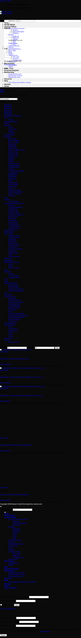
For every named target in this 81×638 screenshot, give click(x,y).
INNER (10, 67)
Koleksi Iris (12, 251)
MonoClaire (8, 260)
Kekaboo (7, 137)
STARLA (11, 133)
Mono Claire (13, 217)
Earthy (10, 266)
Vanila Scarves (10, 325)
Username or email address (14, 597)
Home (6, 86)
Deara (6, 118)
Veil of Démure (14, 228)
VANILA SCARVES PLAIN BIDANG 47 (14, 495)
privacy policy (45, 631)
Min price (3, 348)
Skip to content (5, 1)
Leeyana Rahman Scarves (16, 28)
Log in (17, 605)
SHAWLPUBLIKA (13, 46)
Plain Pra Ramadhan (16, 314)
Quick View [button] (4, 352)
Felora (10, 131)
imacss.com (37, 504)
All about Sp (13, 285)
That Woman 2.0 (14, 226)
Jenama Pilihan (10, 27)
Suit (5, 293)
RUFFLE (11, 47)
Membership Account (14, 74)
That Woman (13, 224)
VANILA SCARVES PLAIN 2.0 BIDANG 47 (16, 445)
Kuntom (11, 169)
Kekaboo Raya (14, 165)
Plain (14, 43)
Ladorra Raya (13, 201)
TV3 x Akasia (13, 275)
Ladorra (7, 199)
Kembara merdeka (15, 249)
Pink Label (16, 57)
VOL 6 (10, 333)
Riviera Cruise (13, 268)
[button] (2, 92)
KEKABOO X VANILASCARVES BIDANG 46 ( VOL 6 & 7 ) (22, 377)
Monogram (12, 179)
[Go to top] (1, 506)
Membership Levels (14, 77)
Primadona (12, 220)
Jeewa (10, 120)
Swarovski (8, 295)
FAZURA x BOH (14, 300)
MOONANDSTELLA (14, 49)
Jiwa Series (12, 247)
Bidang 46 (8, 108)
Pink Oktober (13, 184)
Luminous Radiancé (16, 215)
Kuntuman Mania (14, 306)
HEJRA (11, 160)
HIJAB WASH (9, 25)
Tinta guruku (13, 321)
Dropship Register (11, 70)
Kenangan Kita (17, 60)
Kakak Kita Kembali (15, 302)
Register (3, 635)
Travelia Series (14, 256)
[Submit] (9, 23)
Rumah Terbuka (14, 190)
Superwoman (13, 253)
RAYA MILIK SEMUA (16, 317)
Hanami (7, 125)
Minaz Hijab (12, 50)
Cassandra (12, 129)
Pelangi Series (14, 342)
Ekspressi (16, 58)
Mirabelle (7, 258)
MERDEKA (12, 175)
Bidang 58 (8, 114)
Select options (5, 364)
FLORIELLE (13, 209)
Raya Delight (13, 222)
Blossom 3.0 (13, 243)
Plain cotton (12, 186)
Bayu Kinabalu (14, 141)
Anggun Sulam (14, 236)
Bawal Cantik (17, 504)
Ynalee (7, 340)
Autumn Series (14, 237)
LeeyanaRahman (10, 230)
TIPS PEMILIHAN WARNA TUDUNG (19, 82)
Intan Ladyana (13, 163)
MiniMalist (12, 177)
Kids (14, 44)
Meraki (11, 274)
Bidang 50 (16, 38)
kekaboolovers (13, 167)
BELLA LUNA (13, 142)
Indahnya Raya (14, 213)
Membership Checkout (15, 75)
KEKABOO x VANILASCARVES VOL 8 (14, 359)
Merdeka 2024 (13, 308)
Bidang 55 (12, 241)
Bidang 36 (12, 239)
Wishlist (7, 84)
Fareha (7, 123)
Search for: (11, 21)
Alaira (10, 127)
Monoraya (12, 218)
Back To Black (13, 287)
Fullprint (15, 39)
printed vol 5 (13, 331)
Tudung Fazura (13, 55)
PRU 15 (11, 188)
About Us (8, 79)
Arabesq (11, 205)
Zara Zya (11, 196)
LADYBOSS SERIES (16, 171)
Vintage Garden (14, 277)
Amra (10, 264)
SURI (10, 255)
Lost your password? (8, 609)
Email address (9, 622)
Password (8, 601)
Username (8, 618)
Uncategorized (9, 323)
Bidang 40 (12, 144)
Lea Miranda (13, 173)
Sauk (14, 41)
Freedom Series (14, 245)
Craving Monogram (18, 31)
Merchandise (9, 63)
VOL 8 (10, 336)
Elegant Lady (13, 156)
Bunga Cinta (13, 152)
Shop (6, 23)
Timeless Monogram (16, 291)
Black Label (12, 148)
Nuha (10, 180)
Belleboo (7, 104)
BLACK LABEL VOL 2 (16, 150)
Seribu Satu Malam (15, 192)
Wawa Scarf (12, 62)
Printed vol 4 (13, 329)
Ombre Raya (13, 182)
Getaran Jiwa (13, 211)
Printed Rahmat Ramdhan (18, 315)
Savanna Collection (15, 289)
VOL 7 (10, 334)
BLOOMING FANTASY (12, 116)
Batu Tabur (12, 139)
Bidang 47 (8, 110)
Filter (57, 348)
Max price (30, 348)
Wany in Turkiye (14, 194)
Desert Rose (13, 154)
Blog (6, 81)
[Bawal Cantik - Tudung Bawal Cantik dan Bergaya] (6, 12)
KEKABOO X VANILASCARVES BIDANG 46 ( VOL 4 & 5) (21, 396)
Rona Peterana (14, 319)
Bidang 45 (8, 106)
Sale (6, 279)
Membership (9, 72)
